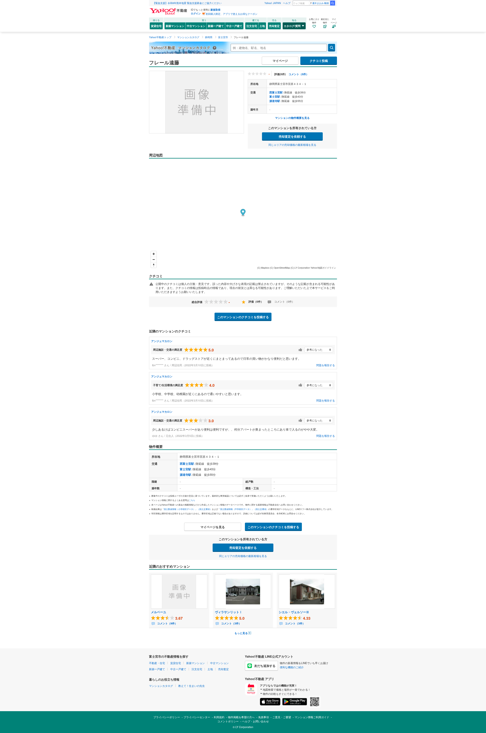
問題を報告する (325, 365)
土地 (262, 26)
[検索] (332, 3)
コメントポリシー (228, 721)
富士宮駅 (274, 96)
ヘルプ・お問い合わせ (255, 721)
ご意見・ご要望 (281, 717)
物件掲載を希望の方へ (241, 717)
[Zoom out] (153, 259)
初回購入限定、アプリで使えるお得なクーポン (231, 14)
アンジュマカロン (161, 341)
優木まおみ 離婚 (320, 3)
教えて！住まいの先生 (191, 686)
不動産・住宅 (157, 663)
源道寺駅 (274, 101)
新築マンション (175, 26)
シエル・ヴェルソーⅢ (294, 612)
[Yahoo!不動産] (169, 9)
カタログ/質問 (292, 26)
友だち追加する (264, 666)
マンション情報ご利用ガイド (312, 717)
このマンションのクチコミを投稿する (243, 317)
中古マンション (196, 26)
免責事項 (263, 717)
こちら (192, 500)
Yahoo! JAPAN (272, 3)
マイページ (280, 60)
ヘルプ (286, 3)
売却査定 (274, 26)
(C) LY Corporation (300, 267)
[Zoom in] (153, 254)
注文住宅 (251, 26)
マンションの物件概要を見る (292, 118)
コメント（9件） (166, 623)
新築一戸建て (216, 26)
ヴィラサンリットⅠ (228, 612)
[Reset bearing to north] (153, 265)
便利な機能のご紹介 (292, 667)
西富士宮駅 (276, 92)
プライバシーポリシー (166, 717)
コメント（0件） (299, 74)
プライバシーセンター (197, 717)
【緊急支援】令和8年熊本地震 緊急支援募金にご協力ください (187, 3)
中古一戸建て (234, 26)
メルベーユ (158, 612)
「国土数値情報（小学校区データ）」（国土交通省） (187, 508)
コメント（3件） (230, 623)
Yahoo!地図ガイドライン (323, 267)
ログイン (196, 13)
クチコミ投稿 (319, 60)
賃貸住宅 (156, 26)
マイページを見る (212, 527)
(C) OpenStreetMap (280, 267)
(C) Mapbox (263, 267)
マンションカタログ (161, 686)
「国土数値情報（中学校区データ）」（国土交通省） (243, 508)
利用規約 (219, 717)
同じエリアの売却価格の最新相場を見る (292, 145)
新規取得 (215, 9)
